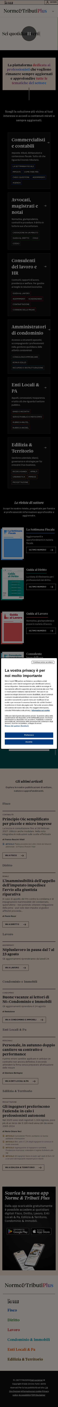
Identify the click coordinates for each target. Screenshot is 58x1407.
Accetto (29, 742)
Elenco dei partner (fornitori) (16, 726)
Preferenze (29, 735)
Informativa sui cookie (41, 710)
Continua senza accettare (43, 662)
